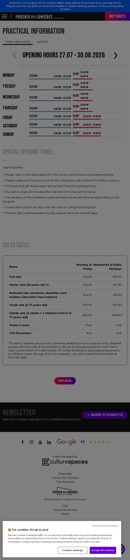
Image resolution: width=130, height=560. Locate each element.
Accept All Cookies (103, 550)
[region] (62, 539)
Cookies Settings (72, 550)
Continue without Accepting (105, 525)
